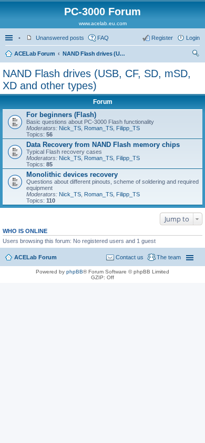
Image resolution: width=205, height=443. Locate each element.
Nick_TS (70, 128)
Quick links (10, 37)
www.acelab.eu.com (103, 23)
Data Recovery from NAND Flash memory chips (103, 145)
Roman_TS (98, 128)
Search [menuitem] (195, 54)
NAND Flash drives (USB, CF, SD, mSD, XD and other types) (94, 53)
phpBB (74, 272)
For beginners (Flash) (61, 115)
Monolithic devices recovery (72, 174)
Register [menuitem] (162, 38)
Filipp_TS (128, 128)
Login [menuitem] (193, 38)
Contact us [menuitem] (130, 257)
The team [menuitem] (169, 257)
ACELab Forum (34, 53)
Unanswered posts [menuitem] (60, 38)
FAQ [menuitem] (103, 38)
